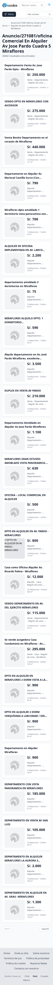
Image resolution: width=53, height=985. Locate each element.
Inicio (4, 25)
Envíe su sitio (21, 953)
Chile (27, 976)
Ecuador (44, 976)
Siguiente (45, 929)
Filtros (11, 14)
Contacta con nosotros (26, 968)
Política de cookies (16, 963)
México (26, 980)
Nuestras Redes (38, 963)
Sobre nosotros (41, 953)
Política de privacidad (37, 958)
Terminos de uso (13, 958)
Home (7, 953)
